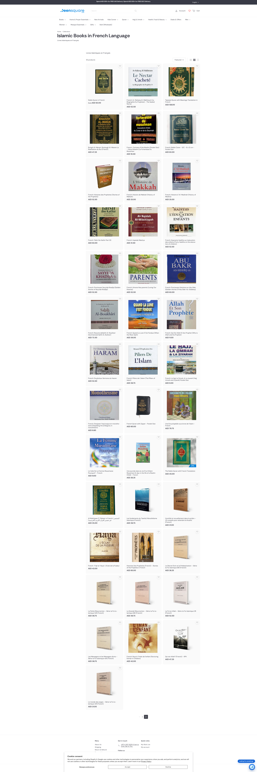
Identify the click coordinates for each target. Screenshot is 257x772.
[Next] (146, 717)
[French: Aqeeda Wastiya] (143, 225)
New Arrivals (99, 20)
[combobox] (114, 11)
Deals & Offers (176, 20)
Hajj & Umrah (138, 20)
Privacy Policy (146, 761)
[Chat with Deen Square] (252, 767)
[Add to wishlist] (120, 66)
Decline (168, 767)
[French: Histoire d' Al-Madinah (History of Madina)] (181, 180)
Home (59, 31)
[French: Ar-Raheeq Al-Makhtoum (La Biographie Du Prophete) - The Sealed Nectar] (143, 86)
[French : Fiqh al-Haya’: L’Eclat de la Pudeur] (104, 550)
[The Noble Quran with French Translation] (181, 456)
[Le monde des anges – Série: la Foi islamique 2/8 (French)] (104, 687)
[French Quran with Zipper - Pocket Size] (143, 408)
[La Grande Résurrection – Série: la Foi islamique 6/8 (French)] (143, 597)
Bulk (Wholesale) (106, 25)
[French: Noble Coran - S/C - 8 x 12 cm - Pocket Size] (181, 133)
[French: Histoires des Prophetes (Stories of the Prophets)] (104, 180)
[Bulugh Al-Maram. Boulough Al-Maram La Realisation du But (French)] (104, 133)
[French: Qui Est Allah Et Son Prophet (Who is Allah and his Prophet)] (181, 318)
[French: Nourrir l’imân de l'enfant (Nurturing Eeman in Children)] (143, 642)
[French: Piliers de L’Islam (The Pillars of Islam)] (143, 364)
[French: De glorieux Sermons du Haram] (104, 363)
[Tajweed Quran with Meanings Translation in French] (181, 85)
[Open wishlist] (189, 11)
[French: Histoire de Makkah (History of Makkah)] (143, 180)
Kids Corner (112, 20)
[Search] (135, 11)
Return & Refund (101, 750)
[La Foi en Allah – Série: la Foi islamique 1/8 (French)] (181, 597)
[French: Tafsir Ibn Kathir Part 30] (104, 225)
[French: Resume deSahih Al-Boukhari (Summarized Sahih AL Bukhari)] (104, 318)
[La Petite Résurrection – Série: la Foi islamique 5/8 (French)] (104, 597)
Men (187, 20)
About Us (98, 745)
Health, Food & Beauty (156, 20)
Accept (127, 767)
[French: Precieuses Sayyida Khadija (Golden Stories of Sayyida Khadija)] (104, 273)
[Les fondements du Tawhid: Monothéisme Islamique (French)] (143, 504)
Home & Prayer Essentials (79, 20)
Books (61, 20)
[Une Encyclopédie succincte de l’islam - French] (181, 409)
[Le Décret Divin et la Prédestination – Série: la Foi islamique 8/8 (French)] (181, 551)
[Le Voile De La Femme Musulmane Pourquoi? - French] (104, 457)
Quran (124, 20)
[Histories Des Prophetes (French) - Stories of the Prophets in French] (143, 551)
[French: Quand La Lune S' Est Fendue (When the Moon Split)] (143, 318)
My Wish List (145, 745)
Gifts (92, 25)
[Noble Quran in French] (104, 84)
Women (62, 25)
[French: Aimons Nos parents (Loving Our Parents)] (143, 273)
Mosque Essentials (78, 25)
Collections (66, 31)
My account (145, 747)
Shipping (98, 747)
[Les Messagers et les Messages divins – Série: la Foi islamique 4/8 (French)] (104, 642)
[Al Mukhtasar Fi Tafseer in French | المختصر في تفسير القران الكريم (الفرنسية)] (104, 504)
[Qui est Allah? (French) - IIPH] (181, 641)
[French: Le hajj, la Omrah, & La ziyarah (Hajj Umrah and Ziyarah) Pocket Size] (181, 364)
